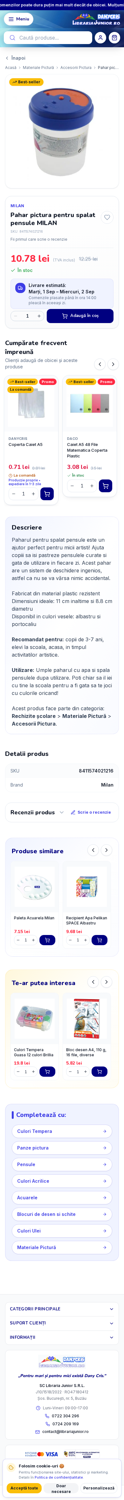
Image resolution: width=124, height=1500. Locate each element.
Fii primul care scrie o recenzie (38, 239)
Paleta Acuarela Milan (34, 918)
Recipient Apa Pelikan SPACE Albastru (86, 921)
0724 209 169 (65, 1423)
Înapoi (18, 58)
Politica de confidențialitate (59, 1477)
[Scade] (13, 494)
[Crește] (33, 494)
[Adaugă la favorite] (107, 217)
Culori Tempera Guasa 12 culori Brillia (33, 1052)
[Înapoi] (100, 364)
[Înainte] (113, 364)
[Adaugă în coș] (47, 493)
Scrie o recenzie (94, 812)
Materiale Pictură (38, 67)
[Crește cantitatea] (39, 316)
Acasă (11, 67)
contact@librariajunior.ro (65, 1431)
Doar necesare (61, 1488)
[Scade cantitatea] (15, 316)
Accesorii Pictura (76, 67)
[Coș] (114, 37)
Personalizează (98, 1488)
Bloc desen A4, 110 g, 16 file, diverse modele (86, 1053)
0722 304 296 (65, 1415)
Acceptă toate (24, 1488)
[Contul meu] (100, 37)
